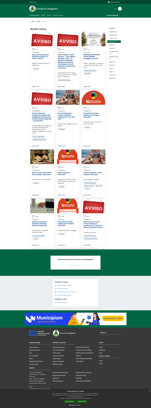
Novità (38, 21)
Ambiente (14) (113, 32)
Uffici (30, 353)
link (90, 398)
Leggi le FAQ (56, 378)
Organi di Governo (34, 347)
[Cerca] (120, 9)
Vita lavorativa (56, 353)
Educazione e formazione (82, 347)
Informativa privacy (81, 375)
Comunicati (102, 350)
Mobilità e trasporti (58, 364)
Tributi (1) (111, 72)
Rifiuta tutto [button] (82, 401)
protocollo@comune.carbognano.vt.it (39, 389)
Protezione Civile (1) (113, 57)
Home (32, 21)
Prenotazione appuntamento (60, 372)
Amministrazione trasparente (84, 372)
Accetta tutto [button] (69, 401)
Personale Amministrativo (36, 361)
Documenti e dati (33, 364)
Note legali (79, 378)
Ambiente (78, 355)
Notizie (101, 347)
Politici (31, 358)
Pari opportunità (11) (113, 52)
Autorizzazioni (79, 361)
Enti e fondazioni (33, 356)
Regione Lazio (33, 2)
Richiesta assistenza (58, 381)
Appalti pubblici (57, 358)
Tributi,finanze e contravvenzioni (84, 353)
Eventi (101, 363)
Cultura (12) (112, 42)
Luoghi (101, 360)
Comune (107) (113, 38)
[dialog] (75, 398)
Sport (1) (111, 68)
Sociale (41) (112, 65)
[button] (75, 405)
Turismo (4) (112, 75)
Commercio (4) (113, 35)
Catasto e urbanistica (58, 361)
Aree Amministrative (34, 350)
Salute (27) (112, 62)
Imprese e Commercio (58, 356)
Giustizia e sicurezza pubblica (83, 350)
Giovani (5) (112, 48)
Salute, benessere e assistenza (84, 358)
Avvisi (36, 49)
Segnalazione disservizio (59, 375)
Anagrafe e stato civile (58, 347)
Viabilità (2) (112, 78)
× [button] (149, 390)
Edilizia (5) (112, 45)
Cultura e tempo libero (58, 350)
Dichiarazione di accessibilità (83, 381)
